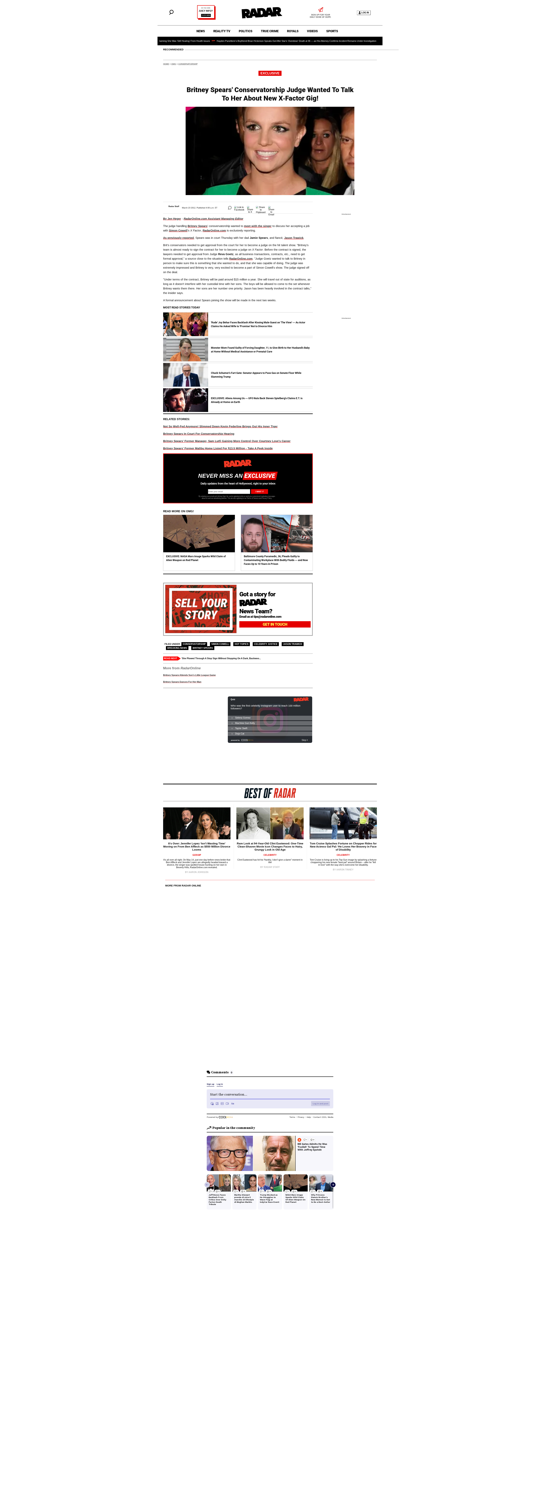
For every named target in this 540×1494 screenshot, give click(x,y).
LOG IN (365, 12)
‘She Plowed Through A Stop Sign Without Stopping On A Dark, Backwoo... (221, 658)
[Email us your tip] (206, 19)
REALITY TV (221, 31)
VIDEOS (312, 31)
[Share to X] (250, 207)
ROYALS (293, 31)
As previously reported (178, 237)
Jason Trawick (292, 644)
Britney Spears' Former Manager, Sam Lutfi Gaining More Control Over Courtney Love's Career (227, 441)
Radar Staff (173, 206)
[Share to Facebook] (239, 207)
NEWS (200, 31)
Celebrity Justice (265, 644)
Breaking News (177, 648)
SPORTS (332, 31)
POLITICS (245, 31)
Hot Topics (241, 644)
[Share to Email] (271, 207)
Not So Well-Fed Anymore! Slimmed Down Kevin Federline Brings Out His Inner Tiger (220, 426)
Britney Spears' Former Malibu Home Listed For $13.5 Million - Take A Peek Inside (218, 448)
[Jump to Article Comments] (229, 207)
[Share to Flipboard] (261, 207)
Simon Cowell (220, 644)
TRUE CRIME (270, 31)
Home (166, 64)
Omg (173, 64)
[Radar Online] (261, 12)
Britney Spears (203, 648)
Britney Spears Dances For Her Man (182, 682)
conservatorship (188, 64)
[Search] (171, 14)
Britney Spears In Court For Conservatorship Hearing (198, 433)
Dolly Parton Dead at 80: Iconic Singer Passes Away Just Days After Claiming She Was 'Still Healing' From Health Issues (378, 41)
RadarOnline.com (214, 230)
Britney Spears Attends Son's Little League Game (189, 675)
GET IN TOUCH (275, 624)
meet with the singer (258, 226)
